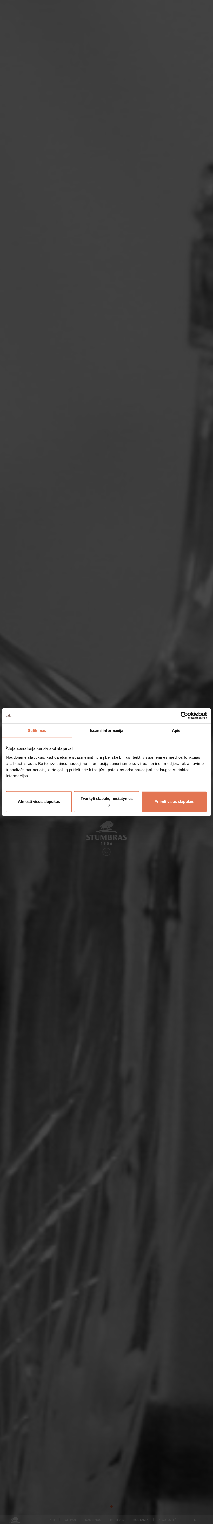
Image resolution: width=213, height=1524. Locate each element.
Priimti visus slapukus (174, 801)
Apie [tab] (176, 730)
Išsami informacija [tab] (106, 730)
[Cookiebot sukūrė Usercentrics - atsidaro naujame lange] (184, 715)
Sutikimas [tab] (37, 730)
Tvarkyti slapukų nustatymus (107, 798)
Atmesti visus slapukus (39, 801)
